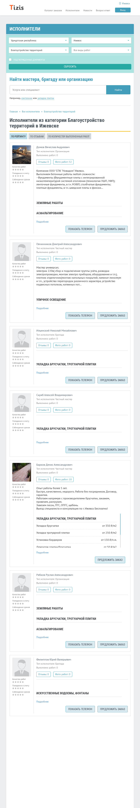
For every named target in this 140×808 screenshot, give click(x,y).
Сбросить (70, 66)
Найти (118, 89)
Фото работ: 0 (62, 258)
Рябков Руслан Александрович (54, 574)
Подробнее (42, 221)
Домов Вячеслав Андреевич (53, 147)
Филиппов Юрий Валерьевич (53, 659)
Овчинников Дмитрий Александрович (59, 244)
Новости (87, 10)
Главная (14, 111)
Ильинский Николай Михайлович (56, 330)
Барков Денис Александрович (54, 464)
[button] (39, 40)
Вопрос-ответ (103, 10)
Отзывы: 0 (43, 161)
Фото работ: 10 (63, 479)
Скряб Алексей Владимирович (54, 395)
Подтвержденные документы (29, 59)
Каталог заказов (53, 10)
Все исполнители (31, 111)
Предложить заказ (112, 229)
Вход (122, 10)
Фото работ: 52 (63, 161)
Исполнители (73, 10)
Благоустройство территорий (59, 111)
